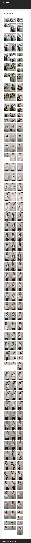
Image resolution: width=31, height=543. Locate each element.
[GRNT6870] (13, 176)
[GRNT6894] (13, 256)
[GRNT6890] (7, 246)
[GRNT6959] (13, 465)
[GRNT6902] (7, 286)
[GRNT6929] (13, 363)
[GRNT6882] (13, 216)
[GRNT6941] (13, 405)
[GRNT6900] (13, 276)
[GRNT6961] (7, 475)
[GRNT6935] (13, 385)
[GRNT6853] (7, 154)
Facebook (8, 6)
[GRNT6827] (20, 77)
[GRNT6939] (20, 395)
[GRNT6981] (13, 527)
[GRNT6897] (13, 266)
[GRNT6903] (13, 286)
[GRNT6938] (13, 395)
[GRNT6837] (20, 109)
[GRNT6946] (7, 425)
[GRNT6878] (7, 206)
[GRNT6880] (20, 206)
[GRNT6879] (13, 206)
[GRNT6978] (13, 522)
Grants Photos (7, 2)
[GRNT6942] (20, 405)
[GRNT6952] (7, 445)
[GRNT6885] (13, 226)
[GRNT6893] (7, 256)
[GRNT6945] (20, 415)
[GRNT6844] (7, 127)
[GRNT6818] (20, 54)
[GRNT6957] (20, 455)
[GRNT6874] (20, 186)
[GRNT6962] (13, 475)
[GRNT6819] (13, 59)
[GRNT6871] (20, 176)
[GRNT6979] (20, 522)
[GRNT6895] (20, 256)
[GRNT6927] (20, 358)
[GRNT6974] (13, 514)
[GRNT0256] (7, 56)
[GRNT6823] (20, 64)
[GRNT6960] (20, 465)
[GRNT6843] (20, 119)
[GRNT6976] (20, 517)
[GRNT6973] (7, 514)
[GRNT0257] (13, 54)
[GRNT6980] (7, 527)
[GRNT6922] (20, 345)
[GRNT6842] (13, 119)
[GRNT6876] (13, 196)
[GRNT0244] (7, 19)
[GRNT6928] (7, 363)
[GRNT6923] (7, 355)
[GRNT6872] (7, 186)
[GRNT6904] (20, 286)
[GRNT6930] (20, 365)
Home (5, 6)
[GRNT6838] (7, 114)
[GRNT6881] (7, 216)
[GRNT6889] (20, 236)
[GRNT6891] (13, 246)
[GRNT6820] (20, 59)
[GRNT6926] (13, 358)
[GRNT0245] (13, 19)
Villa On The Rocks (26, 6)
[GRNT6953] (13, 445)
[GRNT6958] (7, 465)
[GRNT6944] (13, 415)
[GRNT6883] (20, 216)
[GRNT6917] (7, 335)
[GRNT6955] (7, 455)
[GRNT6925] (20, 353)
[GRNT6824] (20, 69)
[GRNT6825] (7, 74)
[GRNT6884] (7, 226)
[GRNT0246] (20, 19)
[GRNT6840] (20, 114)
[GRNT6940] (7, 405)
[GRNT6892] (20, 246)
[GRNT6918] (13, 335)
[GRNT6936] (20, 385)
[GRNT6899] (7, 276)
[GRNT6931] (7, 375)
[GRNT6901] (20, 276)
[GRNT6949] (7, 435)
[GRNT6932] (13, 375)
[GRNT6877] (20, 196)
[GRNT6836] (20, 104)
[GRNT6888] (13, 236)
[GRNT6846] (20, 127)
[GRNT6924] (13, 353)
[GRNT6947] (13, 425)
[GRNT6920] (7, 345)
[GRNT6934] (7, 385)
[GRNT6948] (20, 425)
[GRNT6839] (13, 114)
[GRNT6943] (7, 415)
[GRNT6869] (7, 176)
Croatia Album (20, 6)
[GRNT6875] (7, 196)
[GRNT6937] (7, 395)
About (16, 6)
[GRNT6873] (13, 186)
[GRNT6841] (7, 119)
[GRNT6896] (7, 266)
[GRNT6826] (13, 77)
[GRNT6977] (7, 522)
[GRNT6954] (20, 445)
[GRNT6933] (20, 375)
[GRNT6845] (13, 127)
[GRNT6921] (13, 345)
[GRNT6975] (20, 512)
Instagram (12, 6)
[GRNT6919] (20, 335)
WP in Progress (15, 541)
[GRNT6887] (7, 236)
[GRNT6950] (13, 435)
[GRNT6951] (20, 435)
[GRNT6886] (20, 226)
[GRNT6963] (20, 475)
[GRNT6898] (20, 266)
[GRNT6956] (13, 455)
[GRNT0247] (7, 24)
